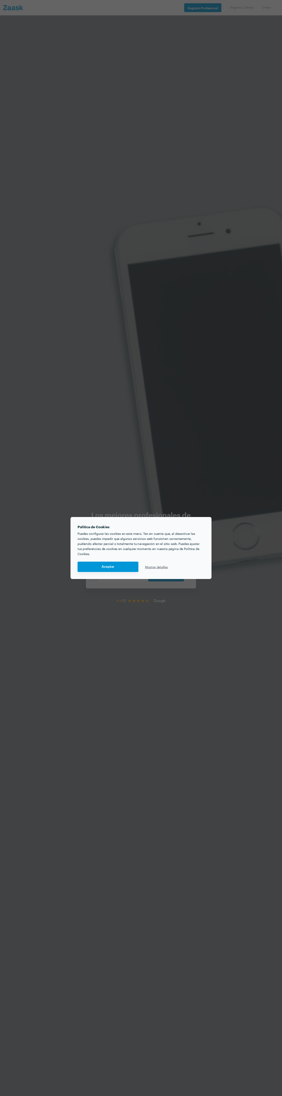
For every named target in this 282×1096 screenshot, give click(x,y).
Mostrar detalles (156, 567)
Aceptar (108, 566)
